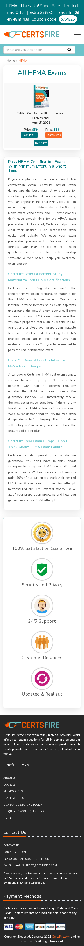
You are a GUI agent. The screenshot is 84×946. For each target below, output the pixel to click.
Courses (9, 785)
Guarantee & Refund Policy (22, 805)
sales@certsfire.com (34, 859)
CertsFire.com (61, 937)
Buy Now (41, 143)
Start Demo (54, 135)
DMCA (7, 818)
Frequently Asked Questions (23, 811)
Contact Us (11, 845)
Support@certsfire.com (39, 865)
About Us (9, 778)
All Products (13, 791)
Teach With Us (13, 798)
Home (11, 61)
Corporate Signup (16, 852)
